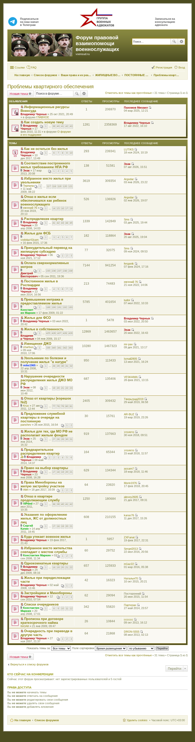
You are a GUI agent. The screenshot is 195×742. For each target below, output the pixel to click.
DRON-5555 (131, 631)
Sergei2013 (131, 548)
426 (54, 333)
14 (54, 208)
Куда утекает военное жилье (47, 537)
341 (59, 348)
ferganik (129, 263)
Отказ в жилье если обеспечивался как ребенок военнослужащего (44, 200)
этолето (129, 432)
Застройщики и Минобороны (48, 593)
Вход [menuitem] (181, 67)
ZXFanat (129, 537)
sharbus (28, 347)
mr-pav (128, 344)
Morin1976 (130, 483)
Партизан (130, 605)
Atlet (25, 489)
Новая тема (19, 93)
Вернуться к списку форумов (29, 664)
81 (71, 406)
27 (54, 439)
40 (58, 126)
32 (71, 366)
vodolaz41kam (30, 239)
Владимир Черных (34, 114)
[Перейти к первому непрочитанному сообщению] (22, 107)
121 (70, 186)
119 (59, 186)
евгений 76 (30, 207)
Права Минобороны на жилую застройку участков (42, 484)
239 (70, 271)
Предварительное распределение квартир (40, 451)
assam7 (129, 468)
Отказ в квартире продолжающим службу (40, 498)
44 (67, 223)
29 (58, 366)
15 (58, 208)
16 (62, 208)
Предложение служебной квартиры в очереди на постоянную (43, 417)
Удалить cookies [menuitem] (137, 720)
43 (71, 126)
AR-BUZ (129, 414)
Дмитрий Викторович (29, 275)
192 (65, 307)
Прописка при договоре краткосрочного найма (42, 621)
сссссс (128, 619)
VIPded (27, 503)
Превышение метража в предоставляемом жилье (42, 301)
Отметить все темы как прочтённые (128, 92)
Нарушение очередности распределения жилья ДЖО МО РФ (46, 380)
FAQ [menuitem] (34, 67)
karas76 (129, 515)
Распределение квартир (43, 219)
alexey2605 (131, 496)
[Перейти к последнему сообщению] (150, 107)
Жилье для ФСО (37, 318)
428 (65, 333)
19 (54, 388)
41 (62, 126)
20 (58, 388)
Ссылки (20, 67)
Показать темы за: (39, 648)
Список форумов (47, 720)
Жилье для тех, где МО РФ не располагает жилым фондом (46, 433)
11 (67, 608)
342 (65, 348)
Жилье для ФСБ (37, 233)
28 (54, 366)
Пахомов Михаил (136, 107)
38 (54, 504)
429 (70, 333)
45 (71, 223)
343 (70, 348)
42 (67, 126)
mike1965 (29, 365)
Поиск (174, 42)
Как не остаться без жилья (46, 149)
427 (59, 333)
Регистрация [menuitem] (164, 67)
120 (65, 186)
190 (54, 307)
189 (48, 307)
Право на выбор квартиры (46, 468)
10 (71, 153)
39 (54, 126)
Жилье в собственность (43, 329)
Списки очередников (41, 604)
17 (67, 208)
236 (54, 271)
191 (59, 307)
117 (49, 186)
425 (48, 333)
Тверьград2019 (133, 399)
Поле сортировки (83, 648)
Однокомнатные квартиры (46, 563)
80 (67, 406)
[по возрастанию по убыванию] (141, 648)
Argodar (129, 179)
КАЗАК (25, 626)
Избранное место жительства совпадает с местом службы (46, 550)
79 (62, 406)
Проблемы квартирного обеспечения (50, 86)
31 (67, 366)
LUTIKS (129, 149)
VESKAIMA (131, 376)
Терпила (28, 185)
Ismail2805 (130, 358)
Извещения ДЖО (37, 344)
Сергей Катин (27, 527)
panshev (26, 424)
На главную (22, 720)
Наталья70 (131, 578)
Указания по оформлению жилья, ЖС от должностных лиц (44, 518)
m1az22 (129, 563)
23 (71, 388)
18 (71, 208)
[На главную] (42, 44)
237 (59, 271)
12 (71, 608)
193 (70, 307)
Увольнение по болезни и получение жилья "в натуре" (44, 360)
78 (58, 406)
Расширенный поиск (181, 42)
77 (54, 406)
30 (62, 366)
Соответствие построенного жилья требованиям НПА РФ (45, 165)
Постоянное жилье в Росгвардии (39, 283)
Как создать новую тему (44, 122)
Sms (126, 219)
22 (67, 388)
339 (48, 348)
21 (62, 388)
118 (54, 186)
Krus (26, 405)
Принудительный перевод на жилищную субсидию (46, 249)
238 (65, 271)
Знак (26, 170)
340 (54, 348)
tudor (127, 300)
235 (48, 271)
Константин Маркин (28, 311)
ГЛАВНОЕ (42, 117)
